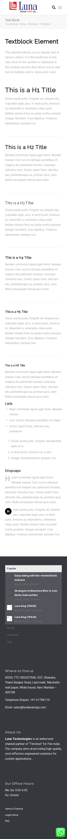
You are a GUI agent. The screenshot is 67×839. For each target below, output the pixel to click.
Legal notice (11, 815)
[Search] (51, 7)
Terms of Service (14, 808)
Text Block (12, 20)
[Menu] (60, 7)
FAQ (7, 821)
